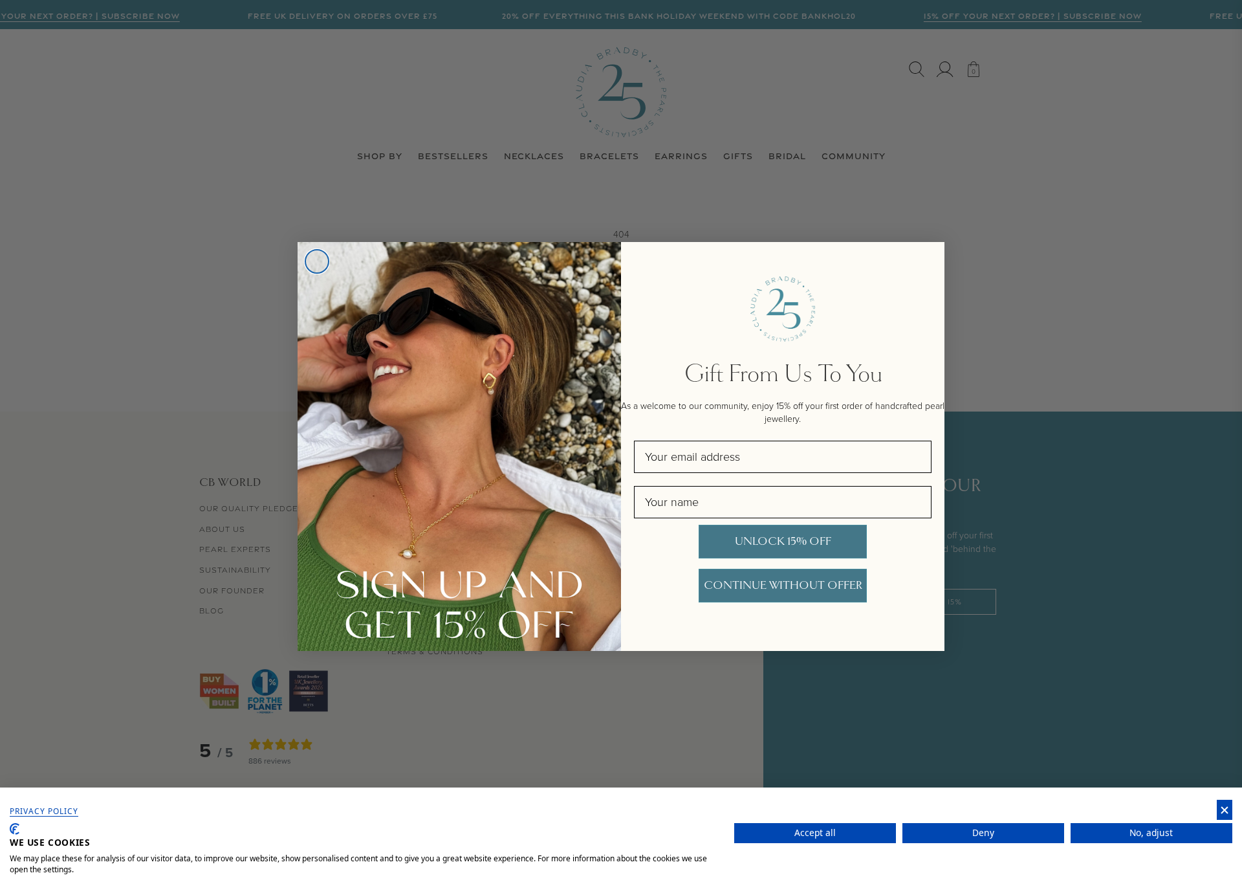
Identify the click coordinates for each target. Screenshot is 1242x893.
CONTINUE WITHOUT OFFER (783, 585)
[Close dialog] (317, 261)
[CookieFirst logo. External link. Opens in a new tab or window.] (14, 829)
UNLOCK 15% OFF (783, 541)
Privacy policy (44, 811)
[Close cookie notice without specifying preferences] (1224, 810)
